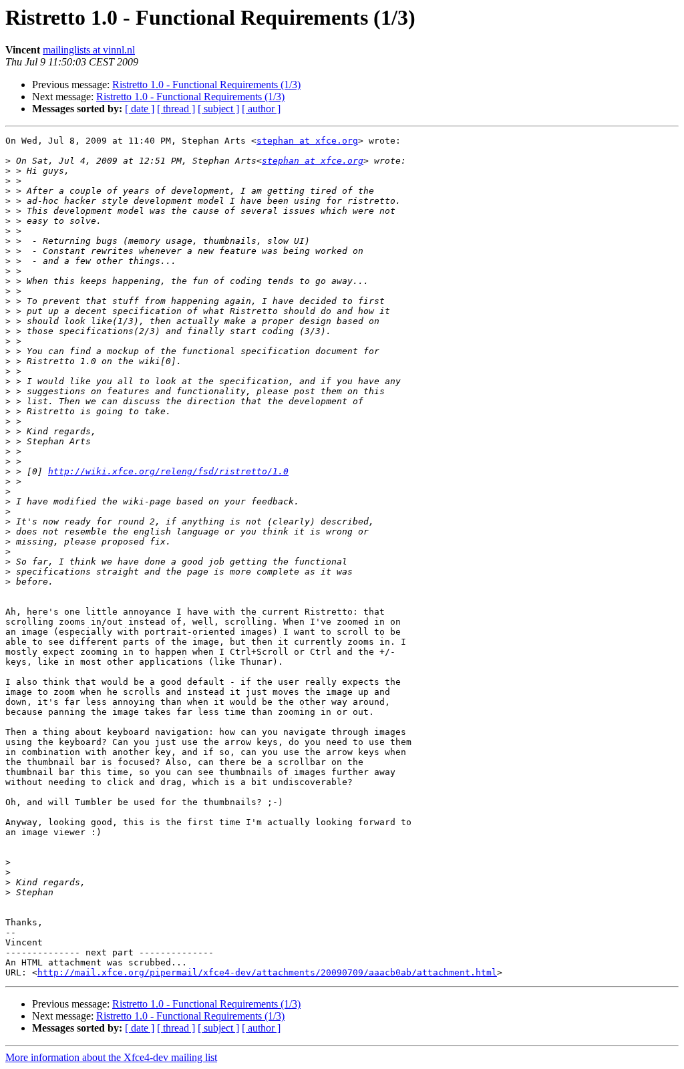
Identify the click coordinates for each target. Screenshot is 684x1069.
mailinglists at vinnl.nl (89, 49)
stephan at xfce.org (307, 141)
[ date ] (139, 108)
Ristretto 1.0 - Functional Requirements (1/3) (206, 84)
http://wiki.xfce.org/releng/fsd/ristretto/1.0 (168, 471)
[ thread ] (176, 108)
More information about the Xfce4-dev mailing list (111, 1057)
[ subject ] (218, 108)
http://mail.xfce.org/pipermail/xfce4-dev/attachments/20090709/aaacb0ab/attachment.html (267, 972)
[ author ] (261, 108)
